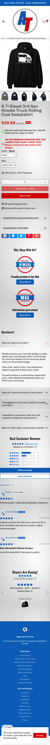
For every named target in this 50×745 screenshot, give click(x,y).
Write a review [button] (25, 470)
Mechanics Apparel (25, 666)
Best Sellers (25, 679)
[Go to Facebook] (5, 236)
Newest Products (25, 683)
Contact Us (25, 696)
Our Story (25, 693)
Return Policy (25, 706)
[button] (14, 453)
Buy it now (25, 195)
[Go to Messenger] (13, 236)
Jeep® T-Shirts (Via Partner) (25, 662)
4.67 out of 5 (31, 443)
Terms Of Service (25, 713)
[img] (6, 498)
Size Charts (25, 699)
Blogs (25, 720)
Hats (25, 676)
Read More (25, 282)
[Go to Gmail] (36, 236)
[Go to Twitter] (21, 236)
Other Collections (25, 672)
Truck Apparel (25, 655)
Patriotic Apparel (25, 669)
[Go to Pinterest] (29, 236)
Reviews (25, 703)
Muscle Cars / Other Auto (25, 659)
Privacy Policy (25, 716)
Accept (40, 735)
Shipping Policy (25, 710)
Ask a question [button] (25, 476)
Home (3, 38)
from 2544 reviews (23, 578)
